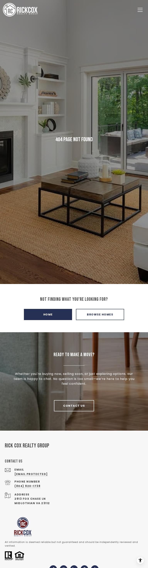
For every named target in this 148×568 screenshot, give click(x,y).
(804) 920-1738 (27, 486)
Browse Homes (100, 314)
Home (48, 314)
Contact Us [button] (74, 406)
